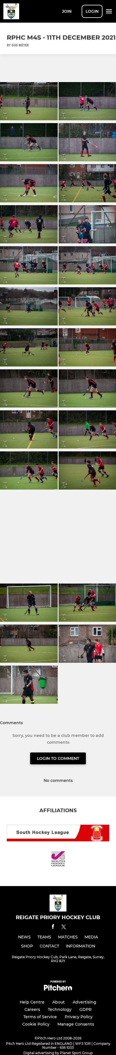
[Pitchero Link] (58, 989)
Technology (60, 1009)
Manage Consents (75, 1024)
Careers (32, 1009)
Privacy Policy (79, 1016)
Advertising (84, 1002)
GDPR (85, 1009)
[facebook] (53, 927)
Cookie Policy (36, 1024)
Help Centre (32, 1002)
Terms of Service (40, 1016)
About (58, 1002)
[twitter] (63, 927)
